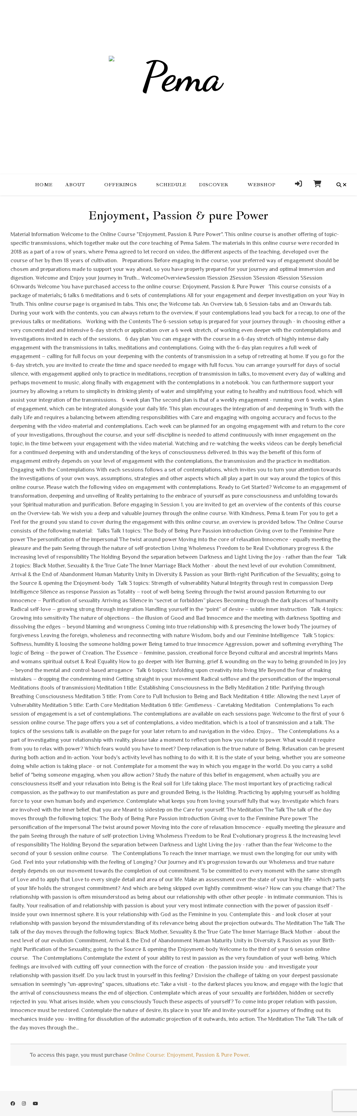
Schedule (171, 185)
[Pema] (178, 87)
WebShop (262, 185)
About (75, 185)
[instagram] (24, 1103)
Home (44, 185)
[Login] (298, 184)
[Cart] (315, 184)
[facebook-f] (13, 1103)
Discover (213, 185)
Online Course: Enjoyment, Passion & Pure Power (189, 1055)
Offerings (120, 185)
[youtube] (35, 1103)
